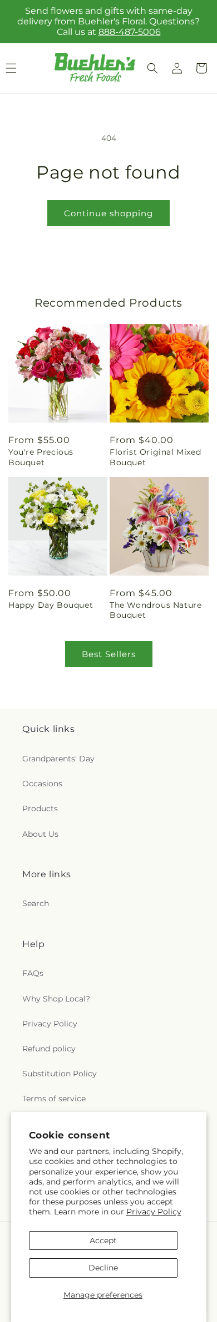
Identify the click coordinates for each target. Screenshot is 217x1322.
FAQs (32, 973)
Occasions (42, 784)
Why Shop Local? (56, 999)
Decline (103, 1268)
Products (40, 808)
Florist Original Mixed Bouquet (155, 457)
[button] (152, 68)
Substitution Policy (59, 1074)
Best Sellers (109, 654)
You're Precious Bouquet (40, 457)
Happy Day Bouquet (50, 605)
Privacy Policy (153, 1212)
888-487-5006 (129, 32)
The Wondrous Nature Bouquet (155, 610)
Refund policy (49, 1049)
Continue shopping (108, 213)
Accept (103, 1240)
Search (35, 903)
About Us (40, 834)
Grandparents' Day (58, 759)
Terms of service (54, 1099)
